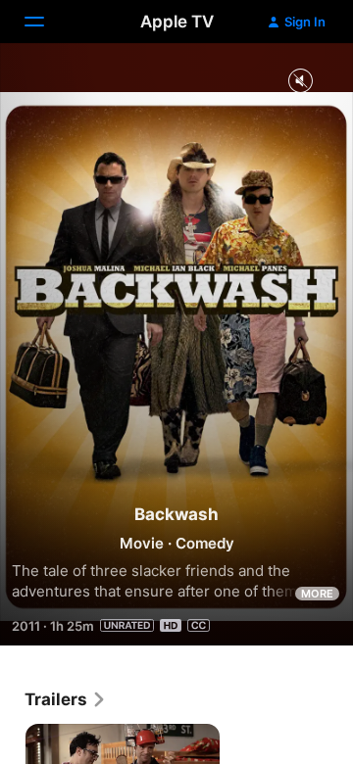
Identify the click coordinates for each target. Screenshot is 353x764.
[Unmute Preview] (300, 82)
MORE (317, 593)
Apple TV (177, 21)
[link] (66, 699)
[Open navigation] (46, 21)
